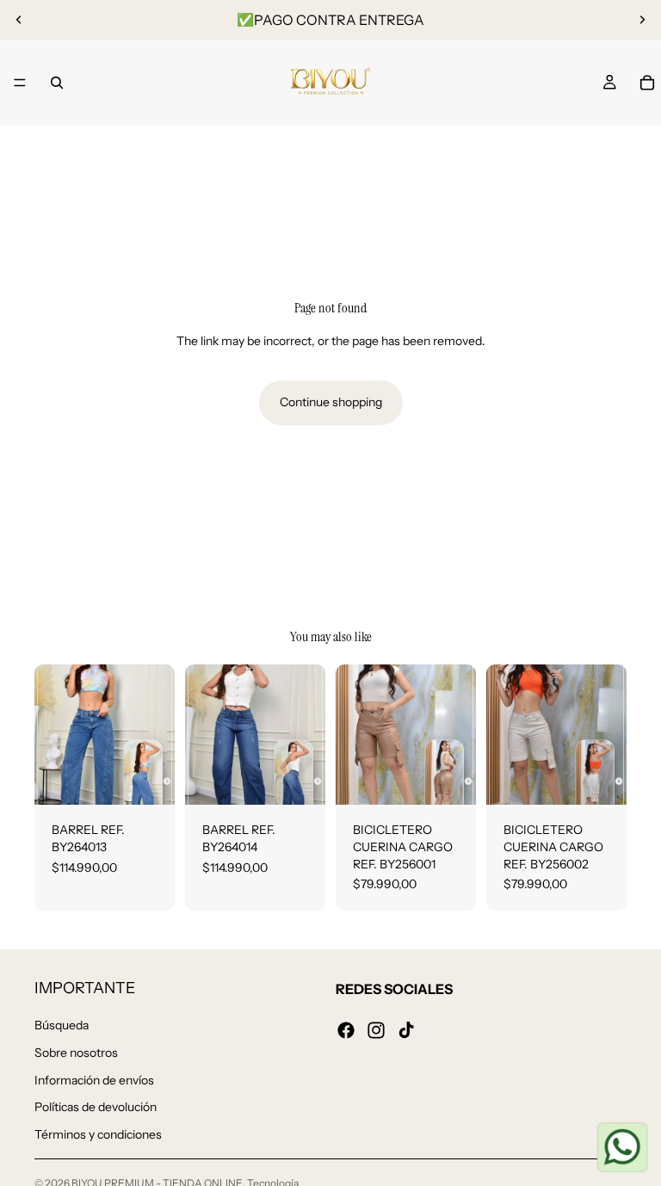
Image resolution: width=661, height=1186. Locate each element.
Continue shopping (331, 402)
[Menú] (20, 82)
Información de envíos (94, 1079)
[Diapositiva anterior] (19, 20)
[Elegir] (148, 778)
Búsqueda (61, 1025)
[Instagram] (376, 1029)
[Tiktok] (406, 1029)
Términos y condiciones (98, 1133)
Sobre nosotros (76, 1052)
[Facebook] (346, 1029)
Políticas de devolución (95, 1107)
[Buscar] (57, 83)
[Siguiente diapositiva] (642, 20)
